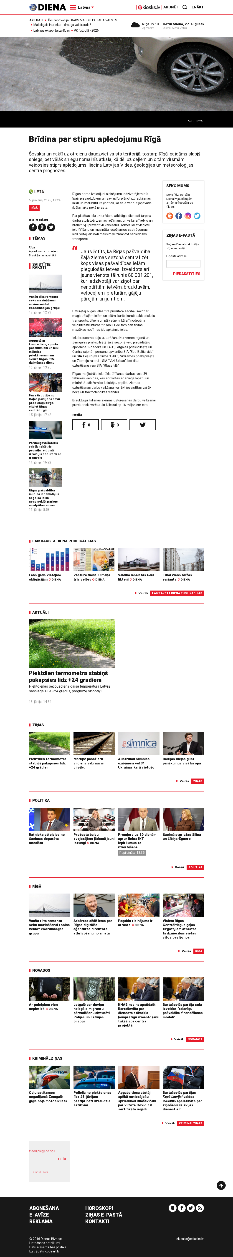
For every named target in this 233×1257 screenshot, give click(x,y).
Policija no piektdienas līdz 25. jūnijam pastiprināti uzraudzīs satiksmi (92, 1099)
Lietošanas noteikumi (44, 1243)
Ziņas (38, 725)
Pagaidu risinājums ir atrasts (135, 923)
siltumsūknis (59, 1174)
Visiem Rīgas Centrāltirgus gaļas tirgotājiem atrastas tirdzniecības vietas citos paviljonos (180, 929)
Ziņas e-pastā (103, 1215)
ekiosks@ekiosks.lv (190, 1239)
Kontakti (97, 1221)
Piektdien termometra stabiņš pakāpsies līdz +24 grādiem (68, 677)
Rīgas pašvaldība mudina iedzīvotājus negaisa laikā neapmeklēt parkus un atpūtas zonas (44, 497)
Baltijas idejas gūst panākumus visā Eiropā (182, 761)
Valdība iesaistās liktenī (136, 577)
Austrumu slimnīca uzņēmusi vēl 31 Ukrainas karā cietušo (136, 763)
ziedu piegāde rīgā (42, 1151)
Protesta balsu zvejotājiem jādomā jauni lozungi (93, 839)
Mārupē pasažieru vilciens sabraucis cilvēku (88, 763)
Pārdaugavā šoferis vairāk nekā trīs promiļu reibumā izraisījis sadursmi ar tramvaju (45, 450)
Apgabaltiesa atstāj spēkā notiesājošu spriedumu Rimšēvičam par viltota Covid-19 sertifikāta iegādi (137, 1101)
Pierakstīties (186, 274)
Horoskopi (99, 1208)
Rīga (32, 247)
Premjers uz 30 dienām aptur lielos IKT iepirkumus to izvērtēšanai (137, 841)
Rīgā (34, 208)
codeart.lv (52, 1251)
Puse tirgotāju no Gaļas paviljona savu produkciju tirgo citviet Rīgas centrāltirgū (44, 402)
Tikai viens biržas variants (177, 577)
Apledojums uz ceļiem (43, 251)
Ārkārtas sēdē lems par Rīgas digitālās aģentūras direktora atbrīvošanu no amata (92, 927)
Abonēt (170, 7)
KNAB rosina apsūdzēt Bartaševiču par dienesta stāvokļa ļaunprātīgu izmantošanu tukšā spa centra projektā (138, 1015)
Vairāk (143, 593)
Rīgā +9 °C (150, 24)
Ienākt (197, 7)
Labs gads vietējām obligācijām (45, 577)
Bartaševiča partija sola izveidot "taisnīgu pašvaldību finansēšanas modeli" (183, 1011)
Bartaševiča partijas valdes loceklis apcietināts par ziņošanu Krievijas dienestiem (182, 1101)
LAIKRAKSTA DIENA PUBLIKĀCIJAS (64, 541)
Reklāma (41, 1221)
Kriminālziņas (47, 1058)
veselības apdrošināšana (48, 1163)
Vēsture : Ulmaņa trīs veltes (91, 577)
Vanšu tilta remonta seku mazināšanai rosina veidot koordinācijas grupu (44, 302)
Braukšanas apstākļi (42, 255)
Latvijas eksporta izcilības (51, 31)
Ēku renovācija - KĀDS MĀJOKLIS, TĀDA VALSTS (82, 20)
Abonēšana (44, 1208)
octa (62, 1158)
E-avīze (39, 1215)
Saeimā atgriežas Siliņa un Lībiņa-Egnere (182, 837)
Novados (41, 970)
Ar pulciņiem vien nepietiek (43, 1007)
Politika (41, 800)
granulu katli (40, 1172)
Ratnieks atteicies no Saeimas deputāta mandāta (47, 839)
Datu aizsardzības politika (47, 1247)
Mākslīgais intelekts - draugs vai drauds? (62, 25)
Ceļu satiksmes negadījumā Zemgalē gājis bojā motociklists (48, 1097)
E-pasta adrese (176, 256)
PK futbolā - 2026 (86, 31)
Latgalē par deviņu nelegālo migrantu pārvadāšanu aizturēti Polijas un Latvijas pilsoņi (91, 1013)
